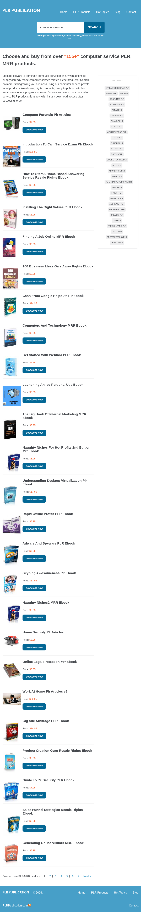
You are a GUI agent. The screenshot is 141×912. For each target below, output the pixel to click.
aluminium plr (117, 105)
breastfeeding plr (117, 237)
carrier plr (117, 116)
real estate (99, 35)
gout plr (117, 232)
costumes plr (117, 99)
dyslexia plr (116, 198)
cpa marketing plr (117, 132)
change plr (117, 121)
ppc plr (124, 93)
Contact (131, 12)
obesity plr (117, 243)
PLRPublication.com (15, 905)
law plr (117, 220)
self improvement (55, 35)
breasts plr (117, 215)
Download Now (34, 130)
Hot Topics (102, 12)
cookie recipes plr (117, 160)
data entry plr (117, 209)
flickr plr (116, 127)
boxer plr (111, 93)
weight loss (87, 35)
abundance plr (117, 171)
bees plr (116, 165)
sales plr (117, 187)
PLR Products (81, 12)
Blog (118, 12)
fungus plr (117, 143)
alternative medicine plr (119, 182)
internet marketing (72, 35)
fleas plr (117, 110)
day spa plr (117, 154)
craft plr (117, 138)
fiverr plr (116, 193)
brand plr (117, 176)
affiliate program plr (117, 88)
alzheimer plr (117, 204)
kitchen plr (117, 149)
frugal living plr (117, 226)
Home (63, 12)
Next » (87, 876)
